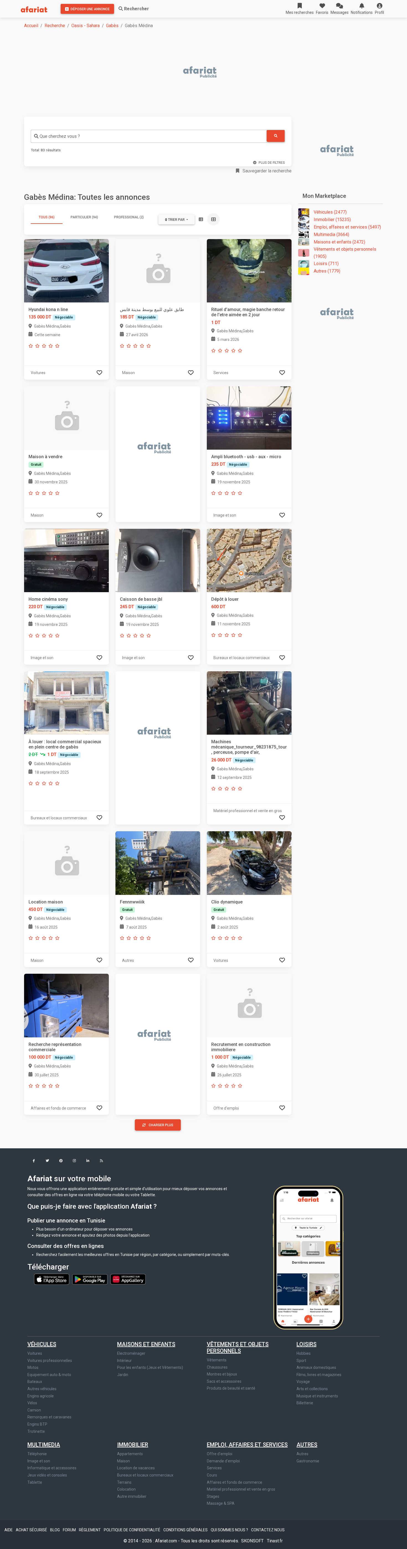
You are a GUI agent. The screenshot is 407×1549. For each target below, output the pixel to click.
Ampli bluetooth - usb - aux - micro (246, 456)
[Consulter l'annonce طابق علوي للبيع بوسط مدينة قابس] (157, 270)
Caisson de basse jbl (141, 599)
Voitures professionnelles (49, 1360)
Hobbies (304, 1353)
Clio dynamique (227, 902)
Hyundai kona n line (48, 309)
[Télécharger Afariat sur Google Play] (90, 1279)
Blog (55, 1530)
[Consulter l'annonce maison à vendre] (66, 417)
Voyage (303, 1381)
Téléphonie (37, 1454)
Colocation (126, 1489)
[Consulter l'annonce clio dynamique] (249, 862)
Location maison (46, 902)
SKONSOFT (253, 1540)
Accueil (31, 25)
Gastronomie (308, 1461)
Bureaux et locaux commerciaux (145, 1475)
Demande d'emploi (223, 1461)
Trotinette (36, 1431)
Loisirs (306, 1344)
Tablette (34, 1482)
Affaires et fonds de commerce (234, 1482)
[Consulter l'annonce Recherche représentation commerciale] (66, 1005)
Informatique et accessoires (51, 1468)
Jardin (122, 1374)
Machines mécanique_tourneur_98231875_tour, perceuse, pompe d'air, (249, 747)
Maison (123, 1461)
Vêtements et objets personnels (238, 1347)
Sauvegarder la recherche (266, 170)
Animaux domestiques (316, 1367)
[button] (379, 8)
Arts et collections (312, 1389)
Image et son (38, 1461)
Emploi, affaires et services (247, 1444)
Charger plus (161, 1125)
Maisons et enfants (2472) (339, 242)
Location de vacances (136, 1468)
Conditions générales (185, 1530)
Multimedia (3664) (331, 234)
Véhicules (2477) (330, 212)
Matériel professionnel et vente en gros (241, 1489)
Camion (34, 1410)
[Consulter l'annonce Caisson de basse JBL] (157, 560)
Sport (301, 1360)
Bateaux (34, 1381)
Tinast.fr (275, 1540)
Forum (70, 1530)
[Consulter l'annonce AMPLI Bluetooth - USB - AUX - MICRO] (249, 417)
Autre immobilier (131, 1496)
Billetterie (305, 1403)
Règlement (90, 1530)
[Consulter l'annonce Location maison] (66, 862)
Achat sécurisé (32, 1530)
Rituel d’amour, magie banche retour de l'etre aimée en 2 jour (248, 312)
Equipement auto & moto (49, 1374)
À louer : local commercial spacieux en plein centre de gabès (65, 744)
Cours (212, 1475)
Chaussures (217, 1367)
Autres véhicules (41, 1389)
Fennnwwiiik (132, 902)
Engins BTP (37, 1424)
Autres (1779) (327, 271)
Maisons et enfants (146, 1344)
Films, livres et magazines (319, 1374)
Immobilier (132, 1444)
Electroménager (131, 1353)
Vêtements (216, 1360)
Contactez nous (268, 1530)
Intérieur (124, 1360)
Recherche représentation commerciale (55, 1047)
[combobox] (149, 136)
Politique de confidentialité (132, 1530)
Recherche (55, 25)
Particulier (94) (84, 217)
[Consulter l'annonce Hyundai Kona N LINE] (66, 270)
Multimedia (43, 1444)
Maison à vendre (45, 456)
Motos (32, 1367)
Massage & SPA (221, 1503)
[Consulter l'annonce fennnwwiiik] (157, 862)
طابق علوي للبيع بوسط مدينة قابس (152, 309)
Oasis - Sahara (85, 25)
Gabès (112, 25)
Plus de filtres (272, 163)
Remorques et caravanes (49, 1417)
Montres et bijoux (222, 1374)
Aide (9, 1530)
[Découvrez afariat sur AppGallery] (128, 1279)
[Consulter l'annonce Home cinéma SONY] (66, 560)
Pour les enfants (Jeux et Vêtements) (150, 1367)
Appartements (130, 1454)
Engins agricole (40, 1396)
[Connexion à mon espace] (99, 372)
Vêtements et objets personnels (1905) (345, 253)
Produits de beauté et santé (231, 1388)
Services (214, 1468)
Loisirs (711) (326, 263)
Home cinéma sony (48, 599)
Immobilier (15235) (332, 219)
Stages (213, 1496)
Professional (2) (129, 217)
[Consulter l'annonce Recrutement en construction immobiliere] (249, 1005)
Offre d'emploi (219, 1454)
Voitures (34, 1353)
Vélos (32, 1403)
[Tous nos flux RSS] (101, 1161)
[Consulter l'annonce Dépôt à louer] (249, 560)
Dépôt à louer (225, 599)
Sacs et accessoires (224, 1381)
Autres (307, 1444)
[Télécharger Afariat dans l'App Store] (52, 1279)
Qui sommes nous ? (230, 1530)
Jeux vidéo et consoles (47, 1475)
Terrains (124, 1482)
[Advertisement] (190, 72)
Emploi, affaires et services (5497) (347, 227)
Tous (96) (47, 217)
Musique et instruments (317, 1396)
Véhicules (41, 1344)
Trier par (176, 220)
